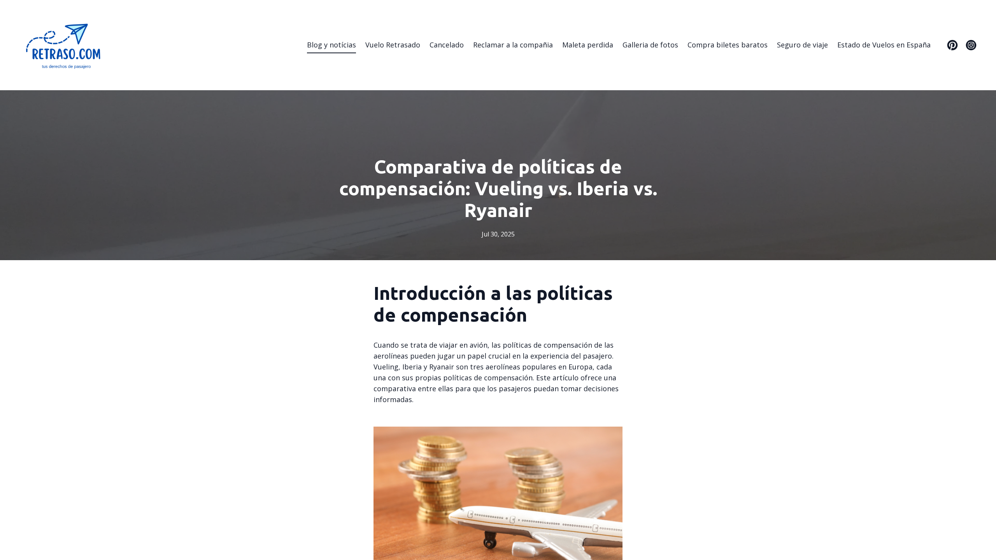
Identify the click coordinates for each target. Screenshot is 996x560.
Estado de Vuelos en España (884, 44)
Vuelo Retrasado (392, 44)
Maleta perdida (587, 44)
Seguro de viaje (802, 44)
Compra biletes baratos (727, 44)
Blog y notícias (331, 44)
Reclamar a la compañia (513, 44)
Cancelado (447, 44)
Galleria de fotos (650, 44)
